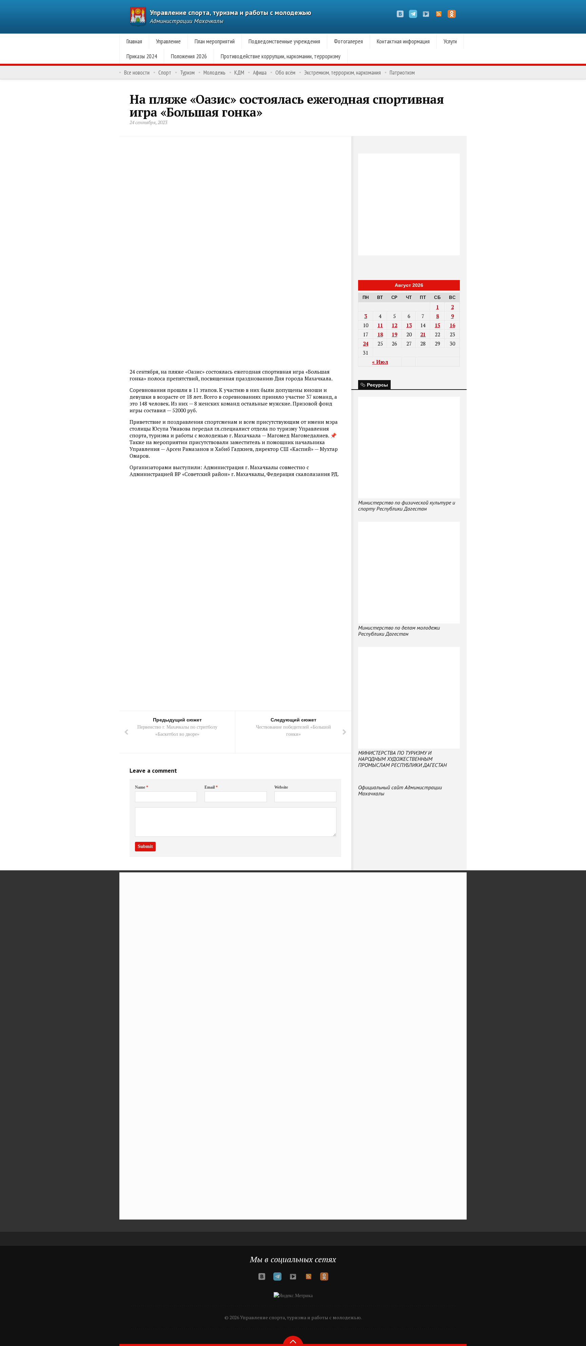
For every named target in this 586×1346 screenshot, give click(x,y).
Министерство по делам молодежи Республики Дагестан (399, 630)
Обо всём (285, 72)
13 (409, 325)
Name (141, 787)
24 (365, 343)
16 (452, 325)
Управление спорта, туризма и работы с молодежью (230, 12)
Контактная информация (403, 41)
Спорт (164, 72)
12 (394, 325)
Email (211, 787)
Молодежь (214, 72)
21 (423, 334)
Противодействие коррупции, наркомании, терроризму (280, 56)
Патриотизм (402, 72)
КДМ (239, 72)
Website (281, 787)
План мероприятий (215, 41)
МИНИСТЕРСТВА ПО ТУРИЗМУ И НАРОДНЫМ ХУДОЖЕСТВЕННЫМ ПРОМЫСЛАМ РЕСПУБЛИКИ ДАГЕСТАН (402, 758)
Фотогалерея (348, 41)
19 (394, 334)
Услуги (450, 41)
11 (380, 325)
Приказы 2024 (141, 56)
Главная (134, 41)
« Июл (380, 361)
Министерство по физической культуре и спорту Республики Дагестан (406, 505)
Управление (168, 41)
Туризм (187, 72)
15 (437, 325)
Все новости (137, 72)
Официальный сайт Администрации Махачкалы (400, 790)
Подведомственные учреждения (284, 41)
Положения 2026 (189, 56)
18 (380, 334)
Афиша (260, 72)
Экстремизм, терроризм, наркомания (342, 72)
